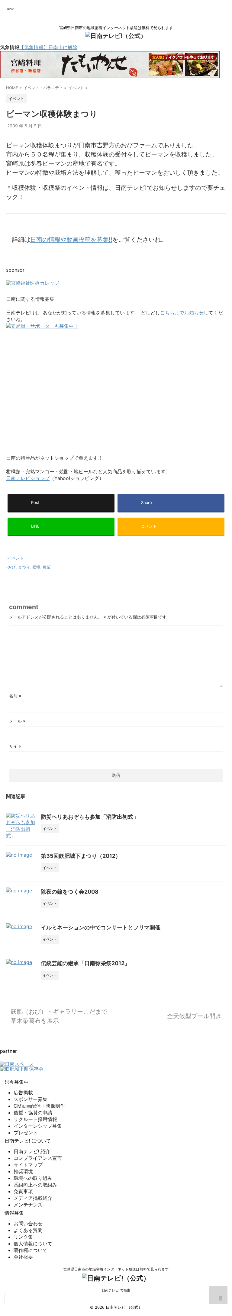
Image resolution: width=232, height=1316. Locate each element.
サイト (15, 746)
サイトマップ (28, 1165)
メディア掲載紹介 (33, 1198)
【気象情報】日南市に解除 (48, 47)
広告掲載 (23, 1092)
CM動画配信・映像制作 (39, 1106)
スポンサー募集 (30, 1099)
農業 (46, 567)
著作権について (30, 1250)
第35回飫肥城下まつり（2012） (81, 856)
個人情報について (33, 1243)
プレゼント (26, 1133)
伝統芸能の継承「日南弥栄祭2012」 (85, 963)
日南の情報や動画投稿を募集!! (71, 239)
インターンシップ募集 (38, 1126)
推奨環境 (23, 1171)
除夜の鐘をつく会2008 (69, 891)
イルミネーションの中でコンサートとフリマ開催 (100, 927)
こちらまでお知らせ (182, 313)
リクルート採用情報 (35, 1119)
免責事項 (23, 1191)
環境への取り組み (33, 1178)
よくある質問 (28, 1230)
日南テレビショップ (28, 478)
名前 (15, 695)
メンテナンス (28, 1205)
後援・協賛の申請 (33, 1113)
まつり (24, 567)
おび (12, 567)
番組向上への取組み (35, 1185)
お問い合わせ (28, 1223)
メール (17, 720)
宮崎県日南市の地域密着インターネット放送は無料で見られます (116, 1269)
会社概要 (23, 1257)
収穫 (36, 567)
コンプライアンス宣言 (38, 1158)
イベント (16, 558)
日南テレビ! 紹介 (32, 1151)
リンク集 (23, 1237)
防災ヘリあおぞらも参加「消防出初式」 (90, 817)
